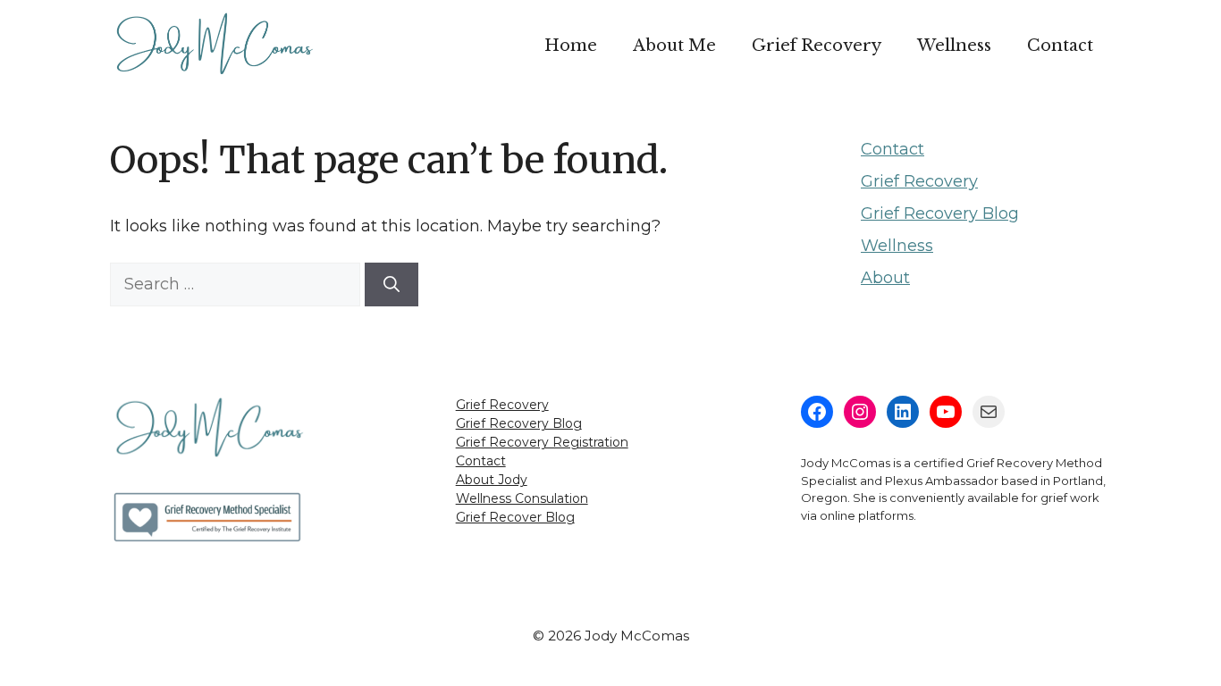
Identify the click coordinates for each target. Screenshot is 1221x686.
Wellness (954, 45)
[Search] (391, 284)
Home (570, 45)
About (885, 278)
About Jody (491, 480)
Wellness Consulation (522, 498)
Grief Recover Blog (515, 517)
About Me (674, 45)
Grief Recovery (816, 45)
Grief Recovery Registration (542, 442)
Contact (1060, 45)
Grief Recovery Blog (940, 213)
